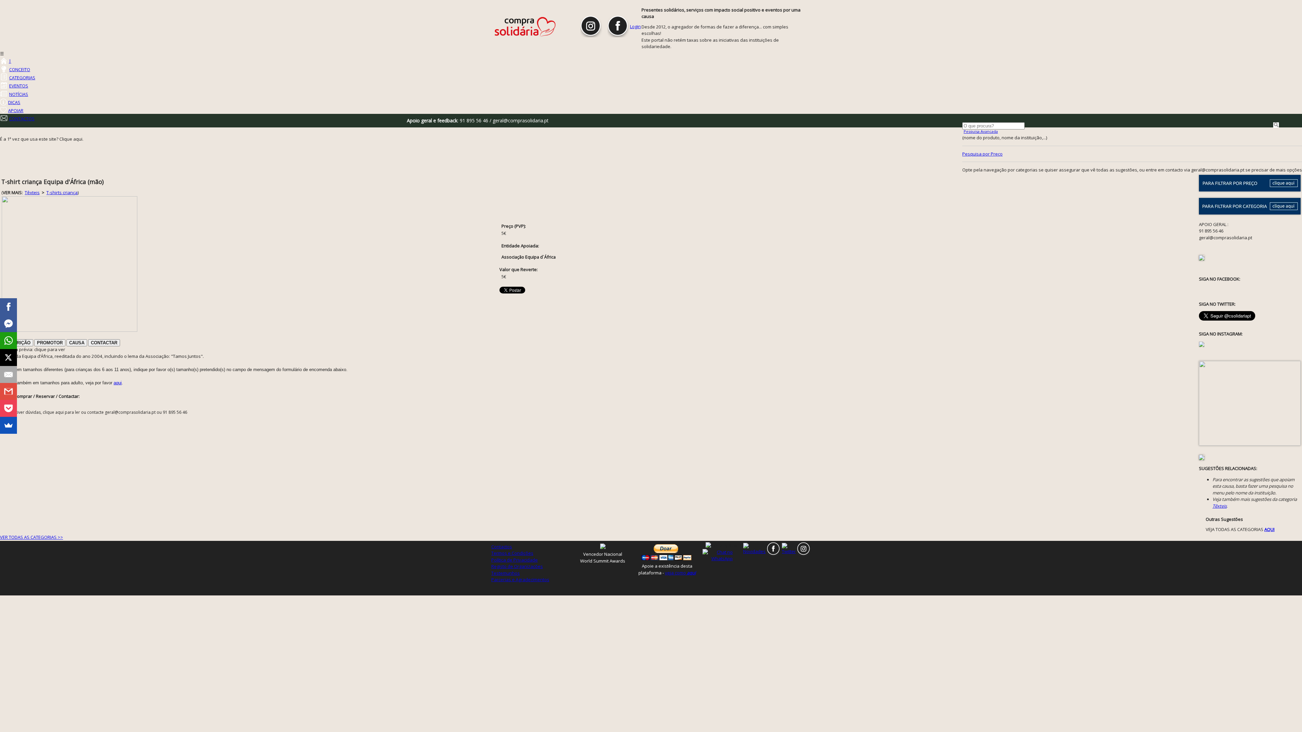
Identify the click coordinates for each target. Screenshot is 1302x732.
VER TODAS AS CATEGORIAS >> (31, 537)
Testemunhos (505, 573)
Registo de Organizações (517, 566)
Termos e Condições (512, 553)
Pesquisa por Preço (982, 154)
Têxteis (32, 192)
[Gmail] (8, 391)
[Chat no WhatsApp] (722, 555)
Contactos (501, 547)
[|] (3, 61)
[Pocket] (8, 408)
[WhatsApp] (8, 340)
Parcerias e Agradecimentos (520, 579)
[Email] (8, 374)
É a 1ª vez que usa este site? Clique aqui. (41, 139)
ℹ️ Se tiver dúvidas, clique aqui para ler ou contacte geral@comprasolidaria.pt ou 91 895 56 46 (95, 412)
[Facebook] (8, 306)
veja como (680, 573)
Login (635, 26)
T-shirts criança (62, 192)
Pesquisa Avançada (981, 131)
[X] (8, 357)
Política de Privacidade (514, 560)
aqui (118, 382)
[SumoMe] (8, 425)
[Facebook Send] (8, 323)
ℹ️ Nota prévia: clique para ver (33, 349)
